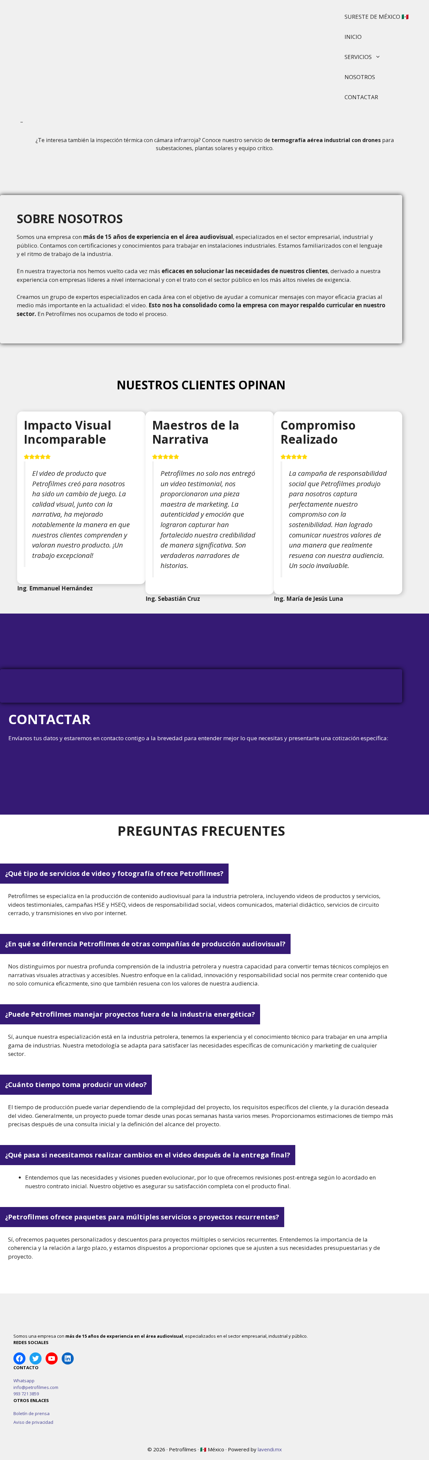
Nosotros (360, 77)
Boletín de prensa (31, 1413)
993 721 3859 (26, 1394)
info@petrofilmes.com (35, 1387)
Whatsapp (24, 1381)
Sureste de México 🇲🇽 (377, 16)
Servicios (358, 57)
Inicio (353, 37)
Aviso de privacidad (33, 1422)
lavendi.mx (270, 1449)
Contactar (361, 97)
